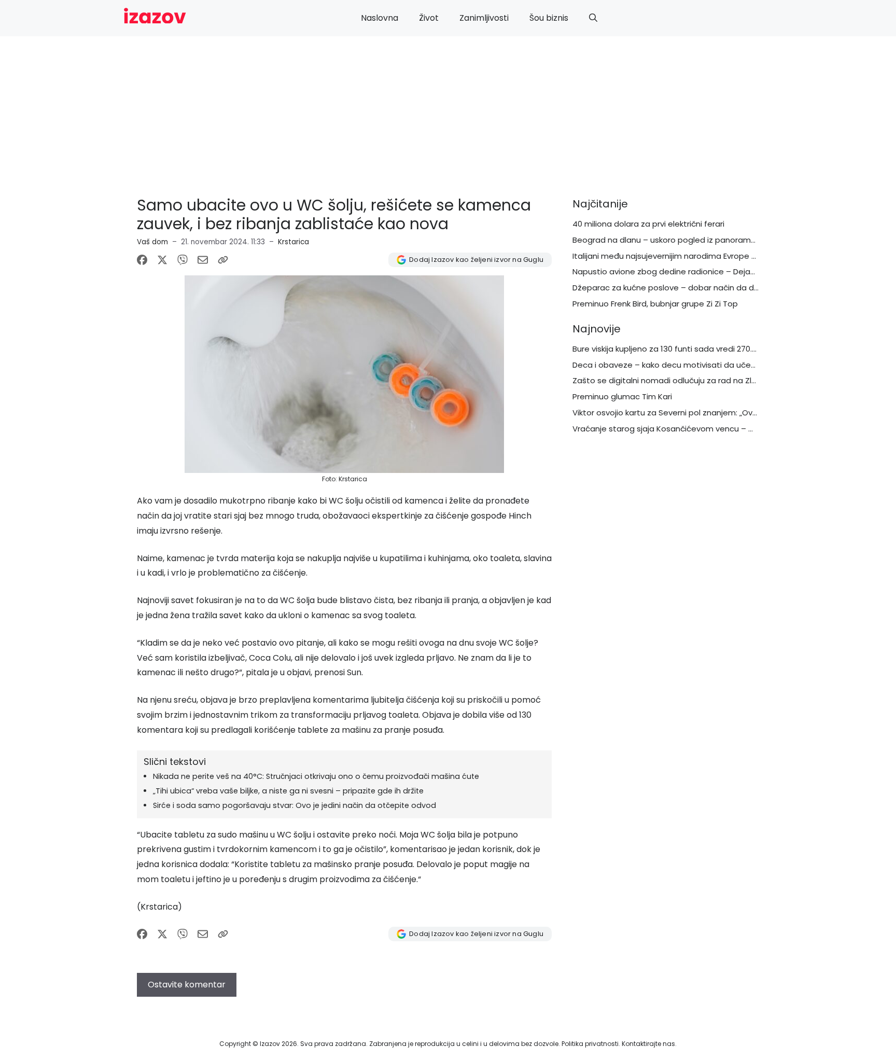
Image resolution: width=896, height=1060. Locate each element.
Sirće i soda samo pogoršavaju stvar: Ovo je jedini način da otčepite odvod (294, 805)
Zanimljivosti (484, 18)
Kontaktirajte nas (648, 1043)
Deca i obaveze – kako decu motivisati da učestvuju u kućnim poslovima (711, 364)
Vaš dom (152, 242)
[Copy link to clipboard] (223, 260)
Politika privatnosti (590, 1043)
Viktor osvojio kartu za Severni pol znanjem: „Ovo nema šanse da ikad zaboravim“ (728, 412)
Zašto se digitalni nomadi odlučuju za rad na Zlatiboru (675, 380)
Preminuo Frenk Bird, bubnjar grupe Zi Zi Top (655, 303)
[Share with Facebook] (142, 260)
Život (429, 18)
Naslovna (379, 18)
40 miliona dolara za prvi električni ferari (648, 223)
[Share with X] (162, 260)
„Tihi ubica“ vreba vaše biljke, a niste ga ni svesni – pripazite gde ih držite (288, 791)
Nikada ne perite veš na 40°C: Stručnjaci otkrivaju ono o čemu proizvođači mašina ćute (316, 776)
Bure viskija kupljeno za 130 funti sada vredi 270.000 (669, 348)
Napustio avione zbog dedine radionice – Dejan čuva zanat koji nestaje (709, 271)
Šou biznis (548, 18)
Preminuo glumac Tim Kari (622, 396)
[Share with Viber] (182, 260)
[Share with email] (203, 260)
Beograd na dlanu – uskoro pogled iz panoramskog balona (685, 239)
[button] (593, 18)
